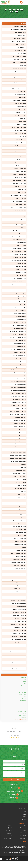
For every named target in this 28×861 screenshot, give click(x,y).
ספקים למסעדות (23, 819)
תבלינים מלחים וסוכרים (12, 19)
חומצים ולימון (23, 686)
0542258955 (12, 794)
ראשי (26, 19)
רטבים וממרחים (22, 715)
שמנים (24, 679)
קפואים (24, 713)
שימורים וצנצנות (22, 717)
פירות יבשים (23, 700)
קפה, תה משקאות (23, 827)
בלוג (25, 818)
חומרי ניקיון (24, 833)
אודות (25, 810)
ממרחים (24, 696)
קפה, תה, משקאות (22, 711)
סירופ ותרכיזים (22, 698)
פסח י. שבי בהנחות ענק (8, 838)
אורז (25, 683)
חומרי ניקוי (23, 688)
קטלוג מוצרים (21, 19)
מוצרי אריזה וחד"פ (22, 692)
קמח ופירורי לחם (22, 709)
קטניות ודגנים (23, 707)
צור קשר (24, 814)
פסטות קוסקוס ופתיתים (20, 703)
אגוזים (24, 681)
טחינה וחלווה (23, 690)
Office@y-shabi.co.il (13, 788)
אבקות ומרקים (23, 677)
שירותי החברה (23, 813)
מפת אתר (24, 816)
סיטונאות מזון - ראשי (22, 808)
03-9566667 (13, 798)
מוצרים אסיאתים (22, 694)
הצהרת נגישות (23, 821)
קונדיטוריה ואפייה (22, 705)
